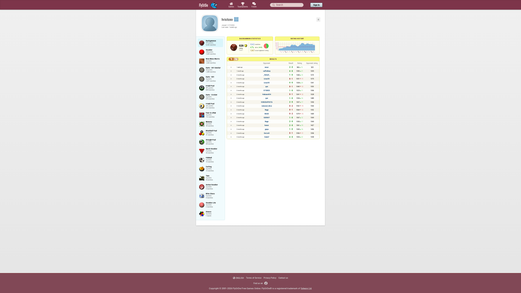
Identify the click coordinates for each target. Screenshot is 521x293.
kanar (267, 125)
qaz (266, 86)
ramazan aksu (266, 106)
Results (273, 59)
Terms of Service (253, 278)
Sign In (316, 5)
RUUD (267, 114)
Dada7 (266, 137)
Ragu (267, 110)
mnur (267, 67)
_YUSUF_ (266, 75)
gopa (267, 129)
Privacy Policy (270, 278)
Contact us (283, 278)
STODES (266, 90)
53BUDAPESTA (266, 102)
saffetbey (266, 71)
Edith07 (267, 118)
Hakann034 (266, 94)
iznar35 (267, 79)
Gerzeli (267, 133)
